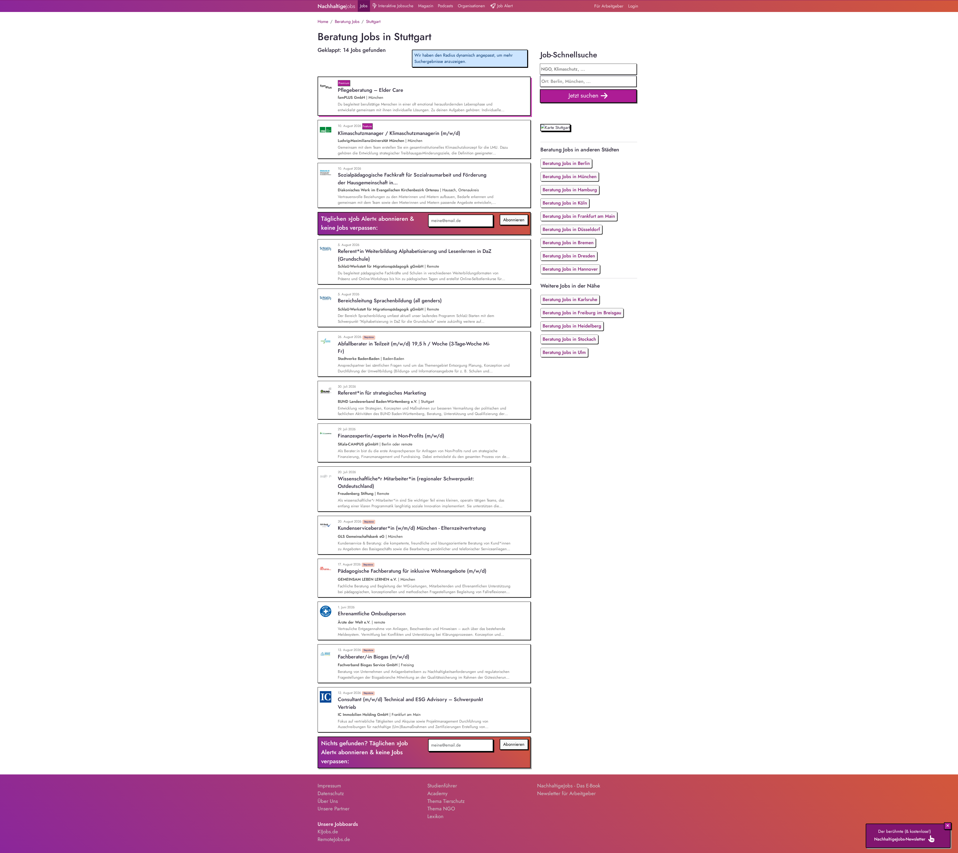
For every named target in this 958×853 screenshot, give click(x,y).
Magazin (425, 6)
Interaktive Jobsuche (395, 6)
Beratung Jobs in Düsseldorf (571, 229)
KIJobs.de (328, 831)
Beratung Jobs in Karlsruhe (570, 299)
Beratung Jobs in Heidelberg (572, 325)
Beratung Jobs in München (570, 176)
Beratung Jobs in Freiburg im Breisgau (582, 312)
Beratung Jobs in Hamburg (570, 189)
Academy (437, 793)
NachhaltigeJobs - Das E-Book (568, 785)
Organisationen (471, 6)
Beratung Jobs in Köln (565, 203)
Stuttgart (373, 21)
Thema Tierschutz (446, 801)
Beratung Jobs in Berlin (566, 163)
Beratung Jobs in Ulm (564, 352)
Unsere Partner (334, 808)
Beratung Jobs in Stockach (569, 339)
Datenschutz (331, 793)
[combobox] (588, 81)
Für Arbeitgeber (608, 6)
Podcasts (445, 6)
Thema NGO (441, 808)
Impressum (329, 785)
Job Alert (504, 6)
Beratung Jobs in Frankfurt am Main (579, 216)
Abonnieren (513, 220)
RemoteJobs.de (334, 839)
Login (633, 6)
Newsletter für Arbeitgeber (566, 793)
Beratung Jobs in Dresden (569, 255)
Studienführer (442, 785)
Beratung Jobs (347, 21)
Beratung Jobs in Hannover (570, 269)
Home (323, 21)
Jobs (363, 6)
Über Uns (328, 801)
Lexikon (435, 816)
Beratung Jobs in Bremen (568, 242)
